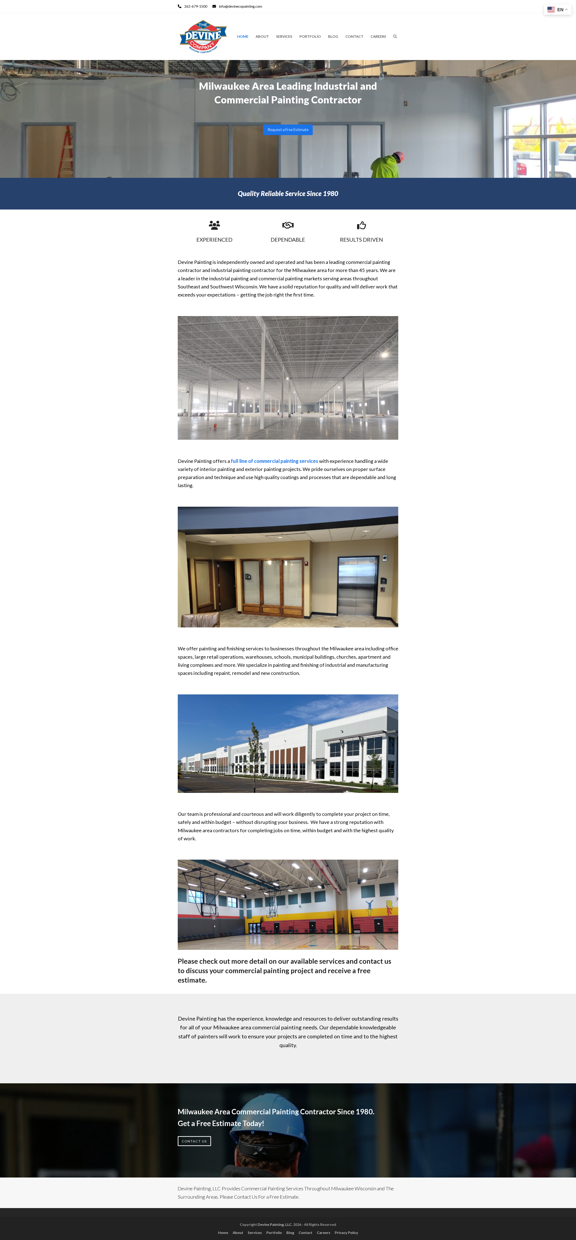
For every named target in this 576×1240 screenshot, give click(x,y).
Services (255, 1232)
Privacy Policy (346, 1232)
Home (223, 1232)
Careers (323, 1232)
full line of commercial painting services (274, 461)
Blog (290, 1232)
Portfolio (274, 1232)
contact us (375, 961)
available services (317, 961)
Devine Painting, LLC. (275, 1224)
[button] (395, 36)
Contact (305, 1232)
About (238, 1232)
